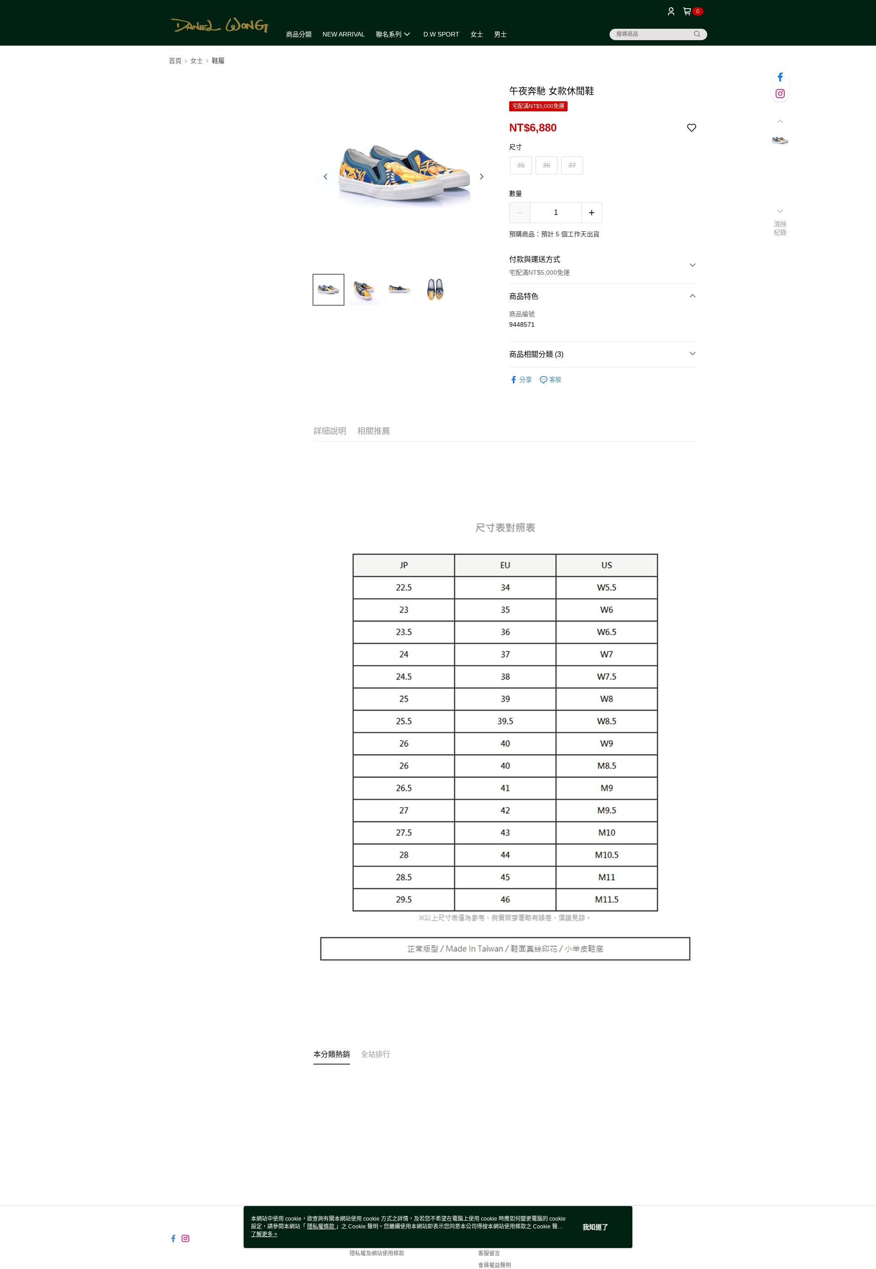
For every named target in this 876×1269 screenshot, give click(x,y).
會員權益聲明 (494, 1265)
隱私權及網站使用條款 (376, 1253)
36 (546, 165)
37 (572, 165)
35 (521, 165)
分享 (525, 379)
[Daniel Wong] (219, 24)
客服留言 (489, 1253)
